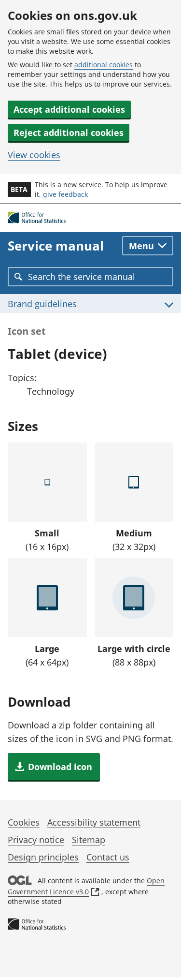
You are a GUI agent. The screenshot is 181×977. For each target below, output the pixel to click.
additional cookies (103, 64)
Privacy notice (36, 839)
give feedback (65, 194)
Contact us (107, 857)
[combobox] (90, 276)
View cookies (34, 155)
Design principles (43, 857)
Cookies (24, 822)
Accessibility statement (93, 822)
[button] (54, 766)
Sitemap (88, 839)
